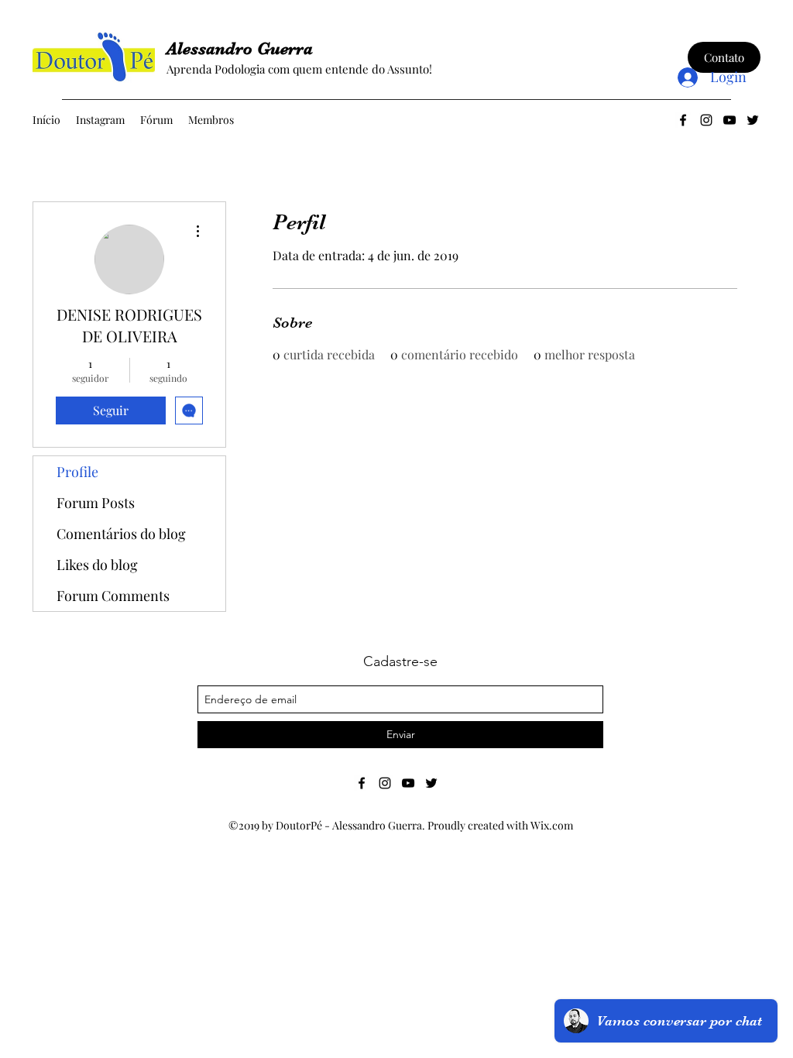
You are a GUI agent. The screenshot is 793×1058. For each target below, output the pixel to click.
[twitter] (752, 120)
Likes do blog (97, 564)
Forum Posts (96, 502)
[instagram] (706, 120)
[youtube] (729, 120)
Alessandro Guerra (239, 48)
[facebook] (683, 120)
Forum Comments (113, 595)
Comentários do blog (121, 533)
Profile (77, 471)
